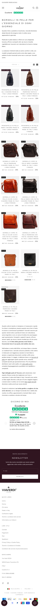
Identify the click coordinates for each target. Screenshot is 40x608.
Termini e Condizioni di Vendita (11, 545)
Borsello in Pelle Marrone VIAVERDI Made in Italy (10, 308)
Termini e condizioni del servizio (11, 517)
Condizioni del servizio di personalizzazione (15, 549)
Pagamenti (5, 533)
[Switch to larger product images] (34, 65)
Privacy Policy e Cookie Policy (11, 542)
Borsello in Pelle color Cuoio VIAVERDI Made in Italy (10, 272)
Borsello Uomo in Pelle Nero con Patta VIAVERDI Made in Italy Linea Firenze (30, 200)
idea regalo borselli (30, 382)
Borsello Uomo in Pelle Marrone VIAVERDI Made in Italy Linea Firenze (10, 164)
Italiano (27, 588)
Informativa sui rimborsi (9, 520)
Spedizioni (5, 539)
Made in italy (13, 2)
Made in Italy (6, 510)
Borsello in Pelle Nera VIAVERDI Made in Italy (30, 272)
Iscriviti (20, 476)
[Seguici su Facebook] (3, 583)
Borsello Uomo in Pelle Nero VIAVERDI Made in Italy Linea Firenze (30, 164)
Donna (4, 504)
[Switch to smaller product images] (37, 65)
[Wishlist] (4, 603)
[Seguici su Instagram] (8, 583)
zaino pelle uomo (27, 364)
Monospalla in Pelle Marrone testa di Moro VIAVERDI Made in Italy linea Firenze (30, 92)
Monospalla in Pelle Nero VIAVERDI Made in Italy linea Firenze (10, 127)
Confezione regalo (7, 514)
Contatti (4, 530)
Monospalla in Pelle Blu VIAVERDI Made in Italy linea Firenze (10, 92)
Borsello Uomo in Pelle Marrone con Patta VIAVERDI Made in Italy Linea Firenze (30, 235)
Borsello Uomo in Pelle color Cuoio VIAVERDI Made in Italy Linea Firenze (10, 200)
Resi (3, 536)
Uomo (4, 501)
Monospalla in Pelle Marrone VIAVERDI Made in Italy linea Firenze (29, 128)
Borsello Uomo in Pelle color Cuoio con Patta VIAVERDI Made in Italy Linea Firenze (10, 236)
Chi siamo (5, 2)
